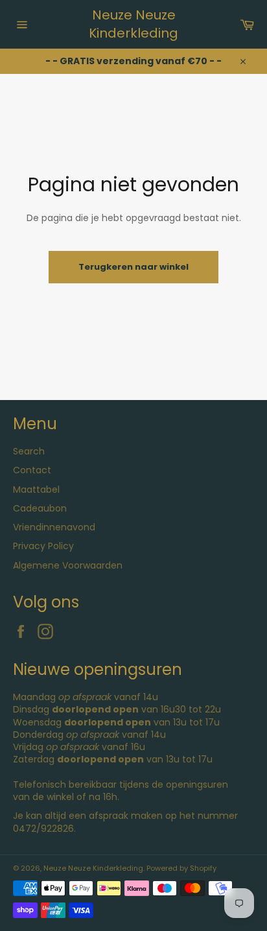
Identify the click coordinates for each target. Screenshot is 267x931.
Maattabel (36, 489)
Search (29, 451)
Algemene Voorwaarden (67, 565)
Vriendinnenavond (54, 527)
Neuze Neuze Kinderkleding (133, 24)
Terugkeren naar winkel (133, 267)
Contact (32, 470)
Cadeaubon (40, 508)
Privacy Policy (43, 545)
